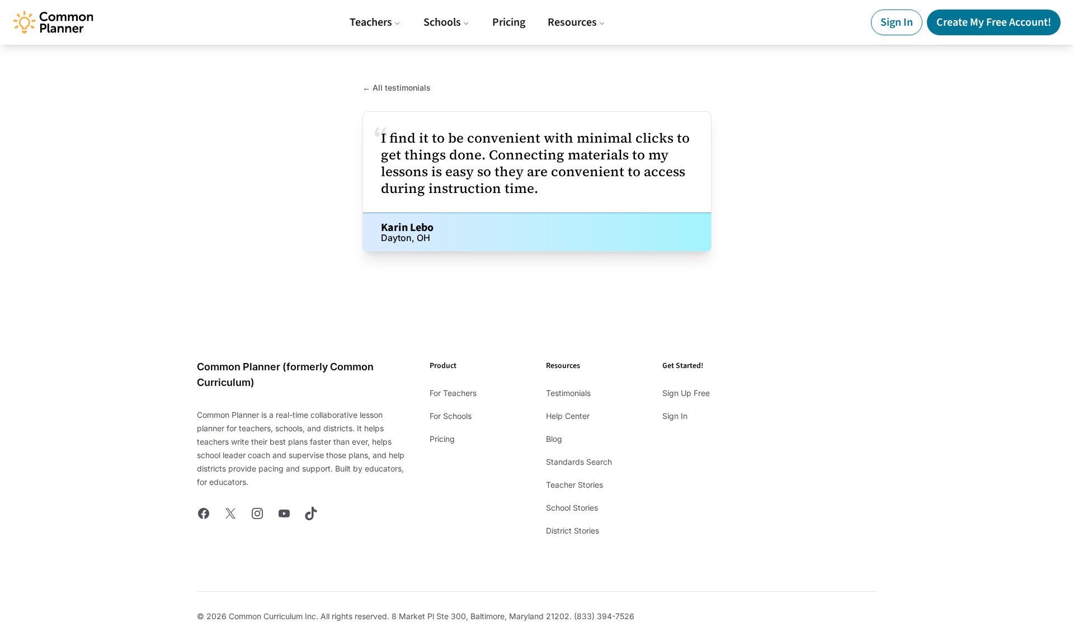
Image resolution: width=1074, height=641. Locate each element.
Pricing (508, 22)
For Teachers (453, 393)
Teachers (371, 22)
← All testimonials (396, 87)
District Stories (572, 530)
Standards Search (579, 461)
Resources (572, 22)
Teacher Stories (574, 484)
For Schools (451, 416)
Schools (442, 22)
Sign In (896, 22)
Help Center (568, 416)
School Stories (572, 507)
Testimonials (568, 393)
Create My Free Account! (993, 22)
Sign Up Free (686, 393)
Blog (554, 439)
